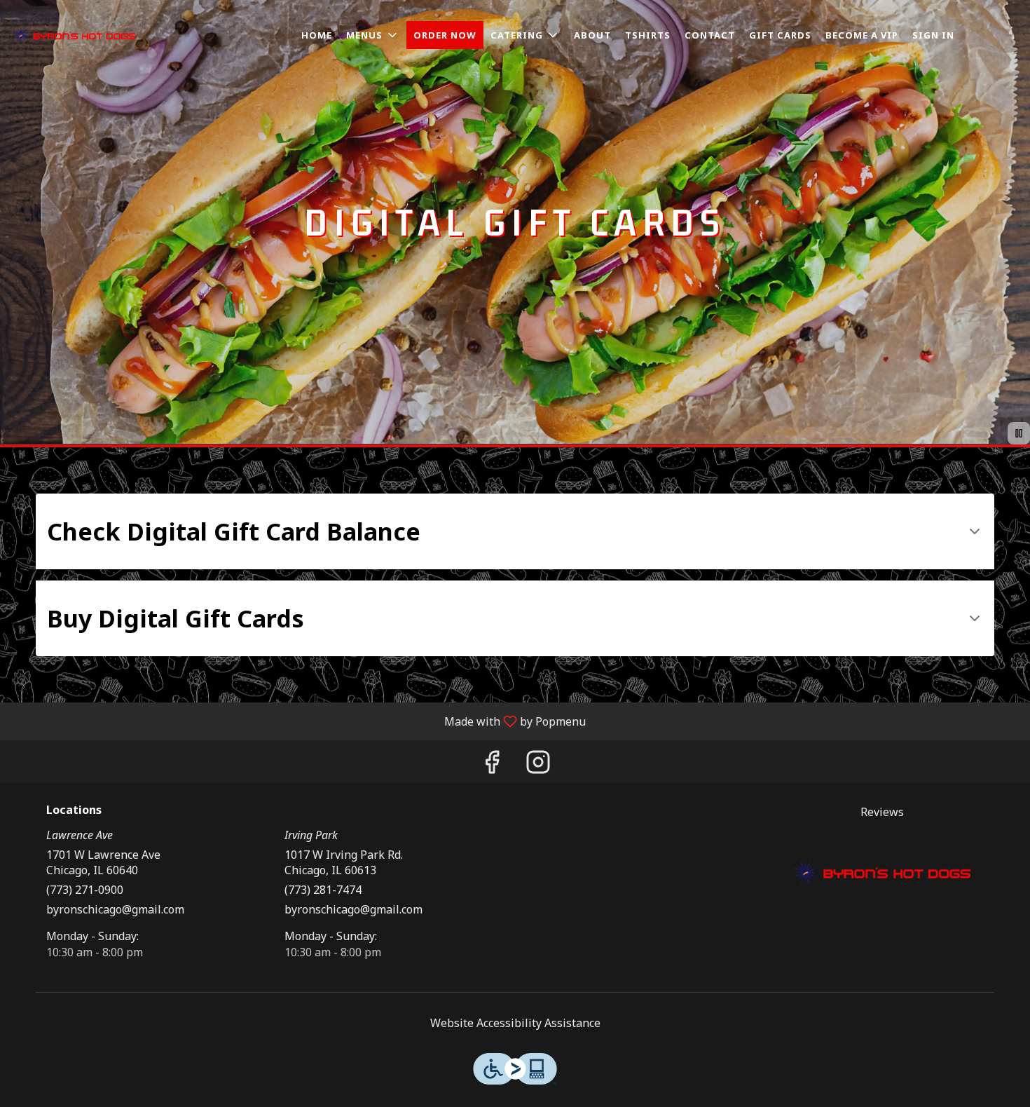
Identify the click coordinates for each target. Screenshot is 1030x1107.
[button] (372, 35)
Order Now (444, 35)
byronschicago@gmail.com (115, 909)
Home (316, 35)
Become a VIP (861, 35)
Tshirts (648, 35)
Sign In (933, 35)
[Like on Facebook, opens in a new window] (491, 765)
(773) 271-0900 (84, 889)
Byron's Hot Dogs (883, 872)
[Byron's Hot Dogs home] (74, 35)
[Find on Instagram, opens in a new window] (538, 765)
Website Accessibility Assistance (515, 1023)
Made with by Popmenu (298, 721)
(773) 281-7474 (323, 889)
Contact (710, 35)
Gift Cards (780, 35)
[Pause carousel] (1019, 433)
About (592, 35)
